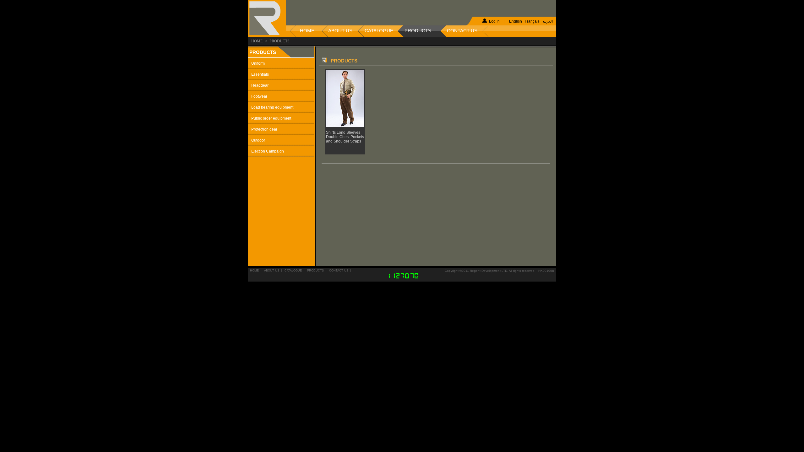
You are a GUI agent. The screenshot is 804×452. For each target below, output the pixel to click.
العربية (547, 21)
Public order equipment (271, 118)
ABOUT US (271, 270)
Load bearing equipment (272, 107)
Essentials (260, 74)
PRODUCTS (315, 270)
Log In (494, 21)
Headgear (260, 85)
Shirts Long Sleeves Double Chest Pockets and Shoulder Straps (345, 136)
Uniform (258, 63)
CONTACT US (338, 270)
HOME (254, 270)
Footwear (259, 96)
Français (532, 21)
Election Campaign (267, 151)
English (515, 21)
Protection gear (264, 129)
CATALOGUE (293, 270)
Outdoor (258, 140)
